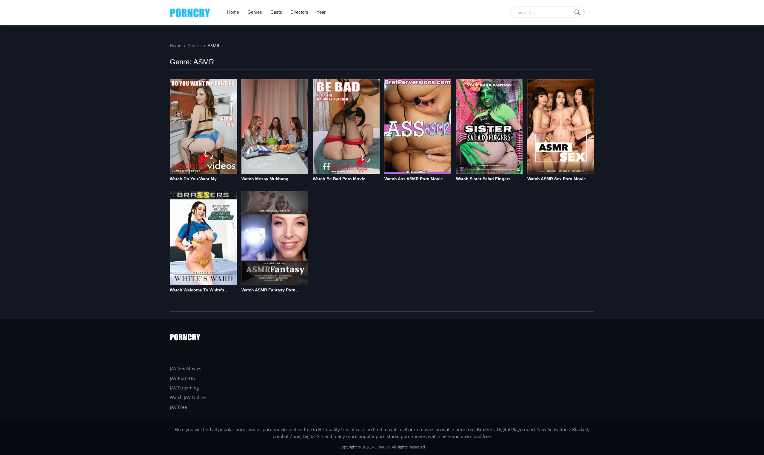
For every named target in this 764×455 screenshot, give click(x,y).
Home (233, 12)
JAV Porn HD (182, 378)
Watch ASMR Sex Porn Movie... (558, 178)
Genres (254, 12)
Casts (276, 12)
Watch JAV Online (188, 397)
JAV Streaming (184, 388)
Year (321, 12)
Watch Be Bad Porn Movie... (341, 178)
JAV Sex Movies (185, 368)
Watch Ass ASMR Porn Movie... (415, 178)
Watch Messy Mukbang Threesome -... (265, 179)
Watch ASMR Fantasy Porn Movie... (268, 290)
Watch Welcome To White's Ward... (197, 290)
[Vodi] (190, 12)
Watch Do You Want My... (195, 178)
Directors (299, 12)
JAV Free (178, 407)
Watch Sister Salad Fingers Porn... (483, 179)
